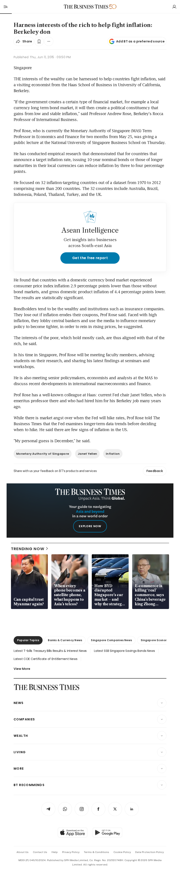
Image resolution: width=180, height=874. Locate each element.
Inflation (113, 454)
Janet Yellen (87, 454)
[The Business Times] (86, 6)
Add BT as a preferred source (140, 41)
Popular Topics (28, 640)
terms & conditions (96, 852)
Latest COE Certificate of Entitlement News (45, 659)
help (55, 852)
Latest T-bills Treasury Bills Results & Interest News (50, 651)
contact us (40, 852)
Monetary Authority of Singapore (42, 454)
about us (22, 852)
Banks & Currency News (65, 640)
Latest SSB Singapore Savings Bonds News (124, 651)
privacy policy (70, 852)
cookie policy (122, 852)
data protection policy (149, 852)
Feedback (154, 471)
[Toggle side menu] (5, 6)
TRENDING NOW (27, 548)
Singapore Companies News (111, 640)
